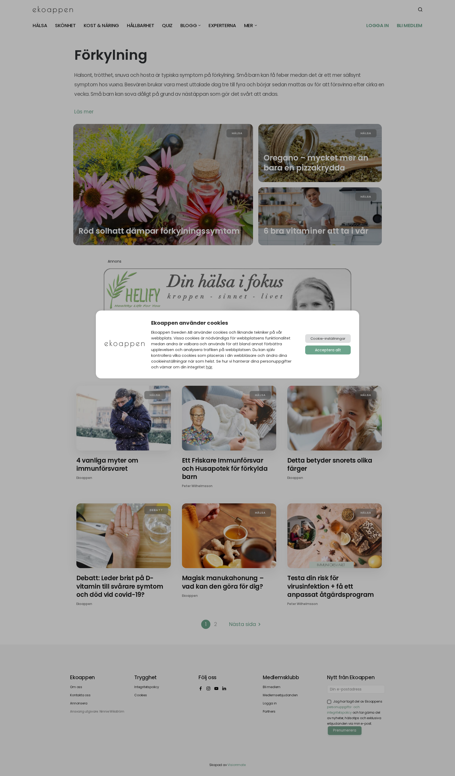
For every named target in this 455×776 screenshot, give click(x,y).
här (209, 367)
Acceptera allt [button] (328, 350)
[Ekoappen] (124, 344)
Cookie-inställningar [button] (327, 338)
